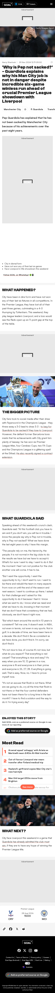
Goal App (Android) (12, 960)
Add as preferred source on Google (29, 730)
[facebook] (19, 951)
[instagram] (30, 951)
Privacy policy (36, 957)
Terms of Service (22, 957)
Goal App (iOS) (27, 960)
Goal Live (38, 960)
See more (28, 787)
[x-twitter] (25, 951)
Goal (14, 985)
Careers (46, 957)
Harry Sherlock (9, 62)
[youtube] (36, 951)
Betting (47, 960)
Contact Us (10, 957)
